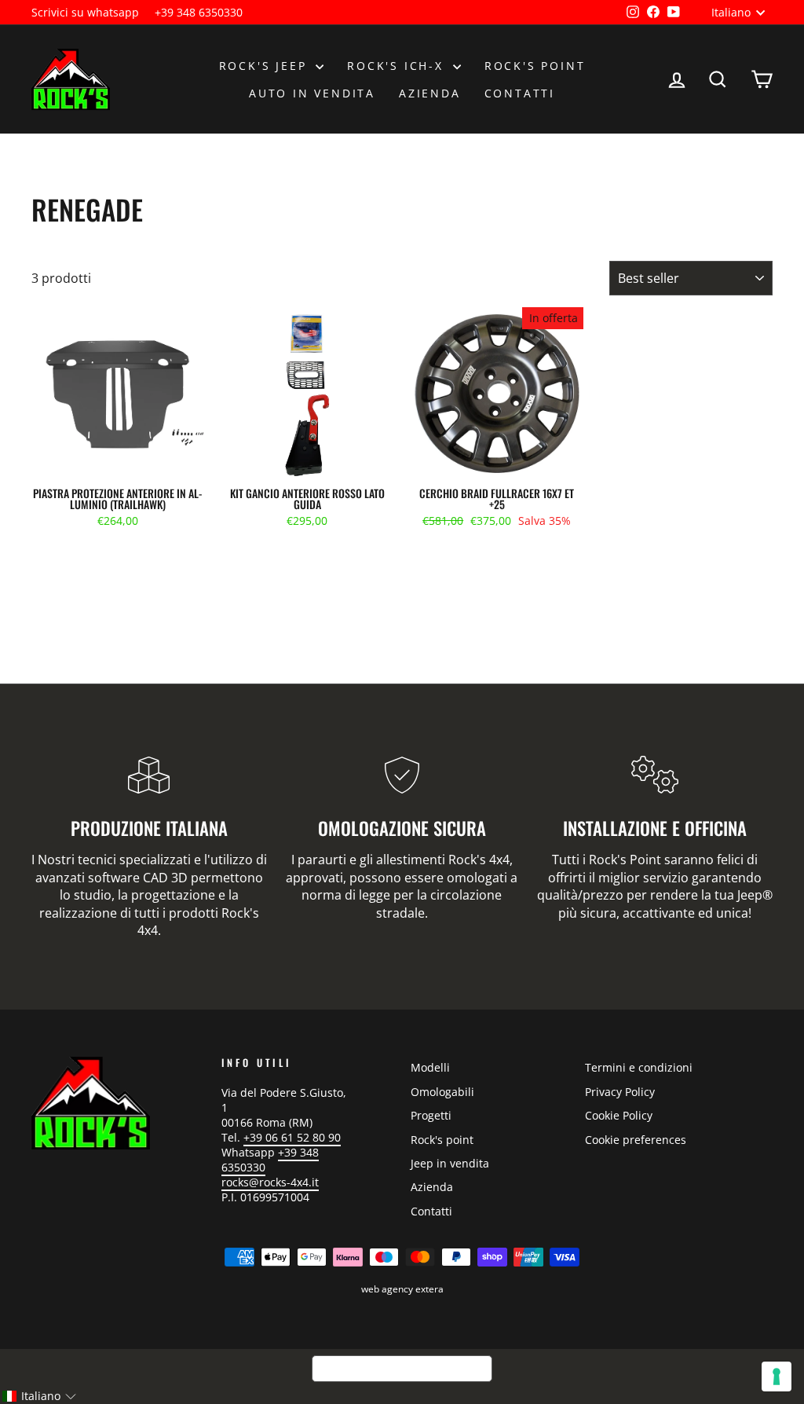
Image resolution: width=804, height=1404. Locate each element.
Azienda (430, 93)
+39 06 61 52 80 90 (292, 1137)
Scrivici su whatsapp (85, 12)
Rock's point (535, 65)
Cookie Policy (618, 1115)
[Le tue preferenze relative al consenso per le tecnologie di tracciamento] (776, 1376)
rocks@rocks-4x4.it (270, 1182)
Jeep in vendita (450, 1163)
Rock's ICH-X (397, 65)
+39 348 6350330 (199, 12)
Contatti (519, 93)
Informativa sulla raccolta (402, 1369)
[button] (39, 1396)
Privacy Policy (620, 1091)
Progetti (431, 1115)
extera (429, 1289)
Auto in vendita (312, 93)
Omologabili (442, 1091)
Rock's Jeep (265, 65)
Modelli (430, 1067)
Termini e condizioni (639, 1067)
